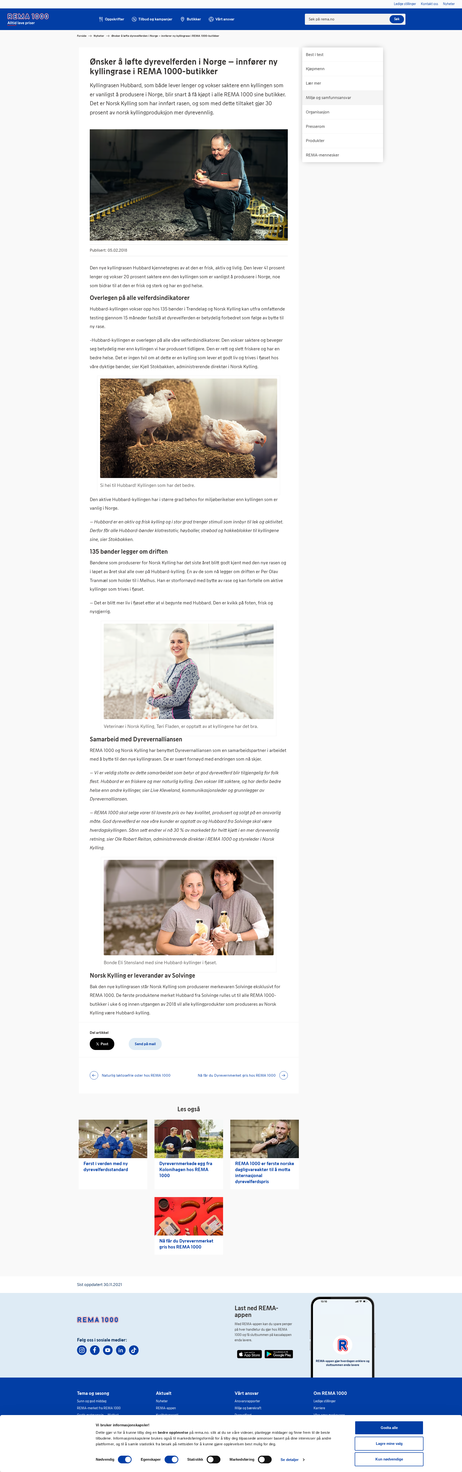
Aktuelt (164, 1393)
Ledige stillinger (325, 1401)
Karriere (319, 1408)
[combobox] (355, 19)
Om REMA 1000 (330, 1393)
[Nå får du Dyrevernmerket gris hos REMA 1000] (188, 1216)
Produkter (315, 140)
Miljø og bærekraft (248, 1408)
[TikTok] (134, 1350)
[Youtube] (108, 1350)
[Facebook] (95, 1350)
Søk (396, 19)
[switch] (171, 1459)
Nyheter (99, 35)
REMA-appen (166, 1408)
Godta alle (389, 1428)
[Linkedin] (121, 1350)
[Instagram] (82, 1350)
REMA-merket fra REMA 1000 (99, 1408)
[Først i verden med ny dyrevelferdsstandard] (113, 1139)
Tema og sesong (93, 1393)
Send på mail (145, 1044)
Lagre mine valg (389, 1443)
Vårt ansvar (247, 1393)
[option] (342, 54)
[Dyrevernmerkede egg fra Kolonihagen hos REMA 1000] (188, 1139)
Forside (81, 35)
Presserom (315, 126)
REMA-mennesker (322, 155)
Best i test (314, 54)
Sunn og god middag (91, 1401)
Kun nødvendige (389, 1459)
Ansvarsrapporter (247, 1401)
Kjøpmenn (315, 68)
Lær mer (313, 83)
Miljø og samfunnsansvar (328, 97)
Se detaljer (290, 1460)
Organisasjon (317, 112)
